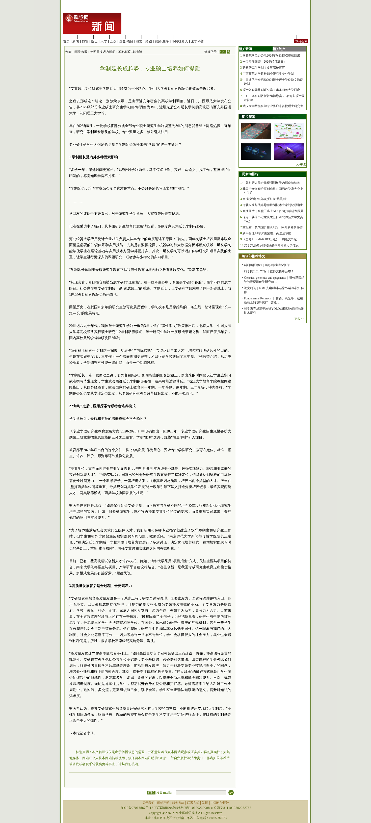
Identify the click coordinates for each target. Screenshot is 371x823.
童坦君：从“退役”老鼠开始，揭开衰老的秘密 (273, 227)
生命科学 (69, 37)
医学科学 (85, 37)
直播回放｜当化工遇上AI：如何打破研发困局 (273, 211)
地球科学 (149, 37)
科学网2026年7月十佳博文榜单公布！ (269, 271)
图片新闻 (248, 117)
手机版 (303, 37)
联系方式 (193, 803)
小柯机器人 (180, 41)
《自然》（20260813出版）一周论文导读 (270, 239)
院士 (94, 41)
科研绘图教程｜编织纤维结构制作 (266, 265)
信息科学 (133, 37)
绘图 (148, 41)
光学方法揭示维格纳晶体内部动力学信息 (271, 245)
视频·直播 (162, 41)
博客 (85, 41)
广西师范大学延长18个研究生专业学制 (268, 73)
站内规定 (288, 37)
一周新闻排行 (248, 174)
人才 (103, 41)
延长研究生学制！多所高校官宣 (264, 67)
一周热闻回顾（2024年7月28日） (264, 61)
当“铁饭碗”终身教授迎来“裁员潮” (265, 199)
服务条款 (178, 803)
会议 (113, 41)
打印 (151, 792)
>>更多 (301, 165)
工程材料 (117, 37)
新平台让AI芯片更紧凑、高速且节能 (267, 233)
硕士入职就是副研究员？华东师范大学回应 (271, 90)
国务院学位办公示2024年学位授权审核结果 (271, 55)
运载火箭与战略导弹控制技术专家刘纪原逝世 (273, 205)
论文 (139, 41)
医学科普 (197, 41)
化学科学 (101, 37)
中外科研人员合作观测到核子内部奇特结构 (271, 183)
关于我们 (148, 803)
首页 (66, 41)
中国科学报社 (220, 803)
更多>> (299, 319)
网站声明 (163, 803)
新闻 (75, 41)
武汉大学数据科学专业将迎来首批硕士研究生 (273, 106)
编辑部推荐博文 (253, 256)
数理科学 (165, 37)
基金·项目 (126, 41)
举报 (205, 803)
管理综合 (181, 37)
